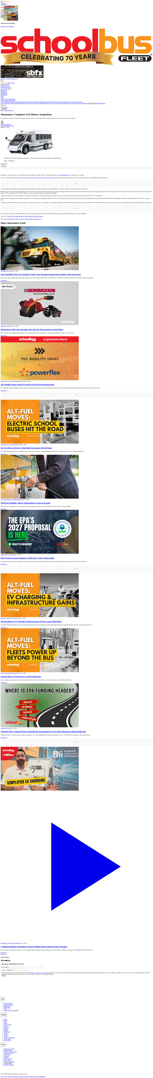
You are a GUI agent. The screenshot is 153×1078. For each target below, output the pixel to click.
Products (24, 102)
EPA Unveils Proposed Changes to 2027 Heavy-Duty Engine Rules (27, 558)
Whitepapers (43, 102)
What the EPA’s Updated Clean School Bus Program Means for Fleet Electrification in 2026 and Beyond (43, 732)
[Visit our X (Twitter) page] (4, 961)
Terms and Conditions (81, 103)
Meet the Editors (15, 103)
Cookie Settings (91, 103)
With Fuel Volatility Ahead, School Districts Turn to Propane (25, 503)
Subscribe (3, 26)
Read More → (4, 280)
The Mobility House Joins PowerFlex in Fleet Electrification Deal (27, 385)
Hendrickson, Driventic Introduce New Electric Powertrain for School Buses (32, 329)
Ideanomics (13, 219)
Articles (15, 1)
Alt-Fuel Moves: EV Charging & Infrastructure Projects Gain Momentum (31, 621)
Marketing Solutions (100, 103)
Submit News (45, 103)
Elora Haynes (14, 444)
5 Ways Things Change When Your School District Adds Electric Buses (25, 216)
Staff (12, 554)
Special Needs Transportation (8, 99)
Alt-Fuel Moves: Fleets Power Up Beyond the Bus (21, 677)
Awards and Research (63, 102)
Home (2, 110)
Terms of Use (11, 1076)
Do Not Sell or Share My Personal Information (33, 1076)
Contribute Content (37, 103)
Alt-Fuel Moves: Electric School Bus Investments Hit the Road (26, 448)
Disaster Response (5, 87)
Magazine (28, 102)
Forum (56, 102)
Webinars (51, 102)
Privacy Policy (71, 103)
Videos (12, 102)
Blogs (8, 102)
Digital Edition (10, 26)
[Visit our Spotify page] (9, 961)
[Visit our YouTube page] (6, 961)
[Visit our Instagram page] (8, 961)
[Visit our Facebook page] (1, 961)
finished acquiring (64, 175)
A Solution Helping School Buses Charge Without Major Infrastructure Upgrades (34, 947)
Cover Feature (6, 1)
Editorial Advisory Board (26, 103)
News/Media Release (16, 381)
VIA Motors (7, 219)
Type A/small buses (28, 219)
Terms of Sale (18, 1076)
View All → (4, 954)
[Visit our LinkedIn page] (3, 961)
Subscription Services (6, 103)
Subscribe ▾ (4, 4)
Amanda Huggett (15, 943)
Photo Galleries (18, 102)
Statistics (37, 102)
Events (47, 102)
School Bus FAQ (63, 103)
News (11, 1)
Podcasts (33, 102)
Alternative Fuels (5, 84)
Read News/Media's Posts (7, 126)
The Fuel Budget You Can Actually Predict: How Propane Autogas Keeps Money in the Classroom (41, 274)
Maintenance (4, 90)
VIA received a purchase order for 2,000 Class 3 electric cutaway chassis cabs (37, 177)
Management (4, 93)
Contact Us (52, 103)
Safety (2, 96)
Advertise (57, 103)
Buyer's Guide (79, 102)
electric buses (19, 219)
